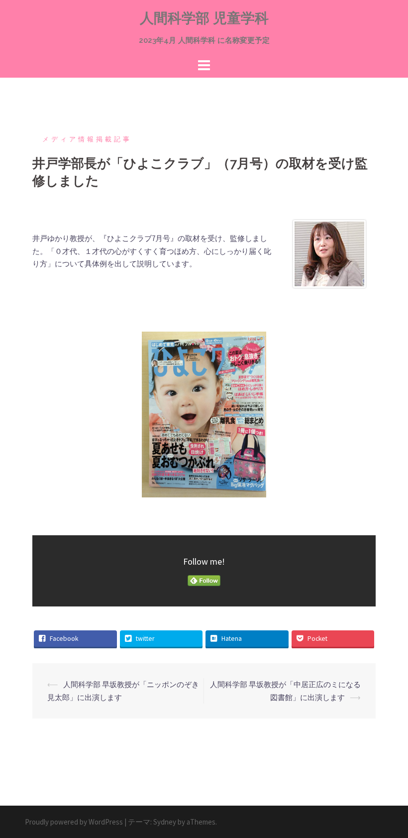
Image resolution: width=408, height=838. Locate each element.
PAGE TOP (388, 804)
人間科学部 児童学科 (204, 18)
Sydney (164, 822)
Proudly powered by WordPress (74, 822)
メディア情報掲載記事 (87, 139)
